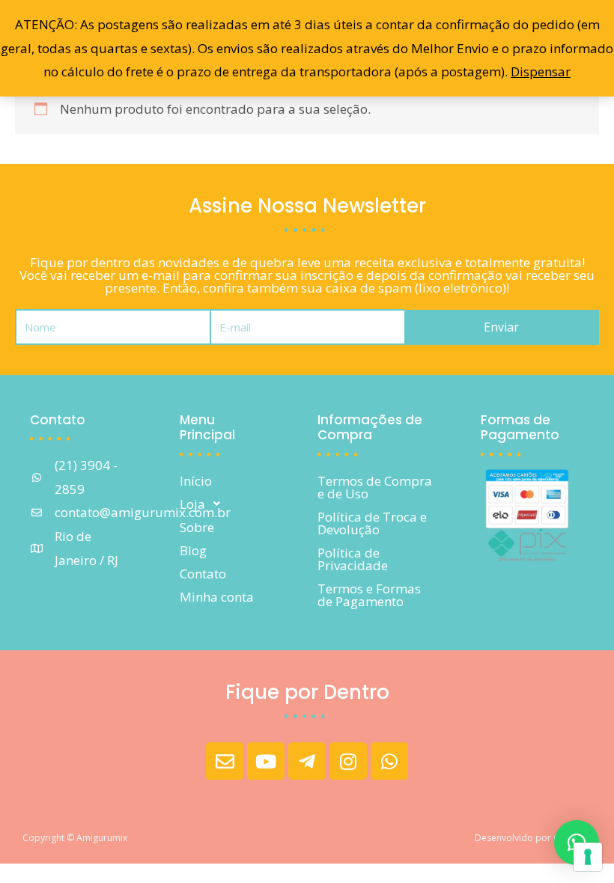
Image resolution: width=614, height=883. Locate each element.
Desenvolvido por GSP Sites (533, 837)
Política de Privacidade (352, 559)
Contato (203, 573)
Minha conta (217, 596)
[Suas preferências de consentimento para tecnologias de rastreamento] (588, 857)
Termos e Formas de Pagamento (369, 595)
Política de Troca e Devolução (372, 523)
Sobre (197, 527)
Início (196, 480)
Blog (193, 550)
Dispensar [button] (541, 71)
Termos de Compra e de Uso (374, 487)
